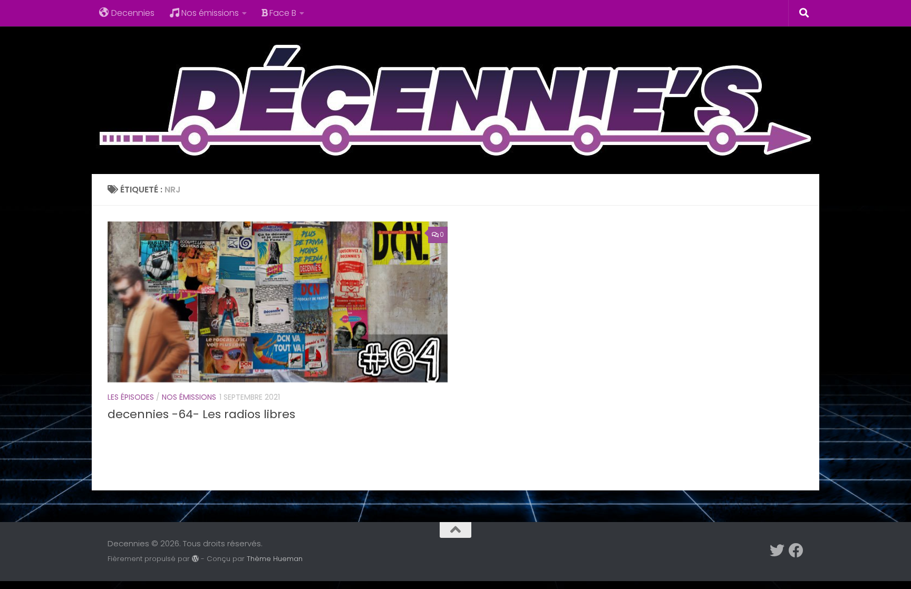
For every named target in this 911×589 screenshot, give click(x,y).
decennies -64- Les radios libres (201, 414)
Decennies (132, 13)
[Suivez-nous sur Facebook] (796, 550)
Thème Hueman (275, 559)
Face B (282, 13)
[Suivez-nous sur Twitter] (777, 550)
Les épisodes (131, 397)
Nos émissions (210, 13)
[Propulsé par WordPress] (195, 558)
